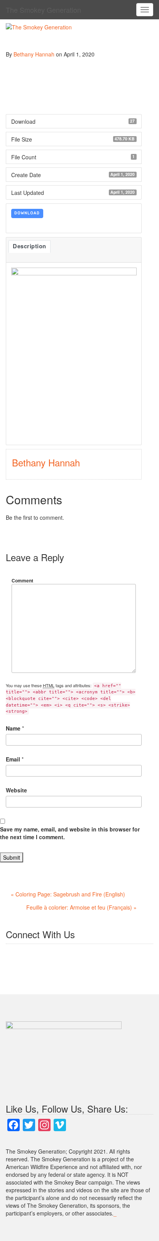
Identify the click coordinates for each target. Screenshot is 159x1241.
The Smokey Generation (43, 10)
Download (27, 213)
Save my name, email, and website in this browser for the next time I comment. (70, 833)
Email (13, 759)
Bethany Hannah (34, 54)
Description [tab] (29, 246)
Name (13, 728)
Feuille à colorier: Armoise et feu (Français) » (81, 907)
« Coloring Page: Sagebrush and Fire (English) (68, 894)
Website (16, 790)
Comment (22, 580)
